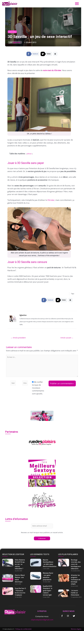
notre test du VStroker (52, 70)
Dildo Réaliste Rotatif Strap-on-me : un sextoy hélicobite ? (20, 564)
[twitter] (74, 616)
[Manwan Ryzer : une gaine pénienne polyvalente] (42, 576)
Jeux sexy (12, 31)
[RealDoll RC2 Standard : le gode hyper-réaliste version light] (42, 589)
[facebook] (62, 616)
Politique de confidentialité (23, 629)
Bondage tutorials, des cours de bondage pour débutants (76, 564)
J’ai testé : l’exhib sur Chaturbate (75, 593)
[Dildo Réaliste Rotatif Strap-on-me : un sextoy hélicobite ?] (14, 562)
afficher (29, 154)
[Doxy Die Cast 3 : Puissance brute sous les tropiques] (14, 591)
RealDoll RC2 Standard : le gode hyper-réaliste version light (47, 590)
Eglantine (16, 42)
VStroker (51, 200)
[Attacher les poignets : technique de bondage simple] (70, 578)
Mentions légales (76, 629)
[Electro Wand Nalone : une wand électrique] (14, 578)
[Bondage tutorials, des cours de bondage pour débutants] (70, 562)
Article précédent (18, 338)
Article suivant (66, 338)
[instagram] (68, 616)
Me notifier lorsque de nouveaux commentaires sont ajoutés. (38, 388)
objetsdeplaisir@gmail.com (42, 619)
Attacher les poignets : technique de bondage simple (75, 579)
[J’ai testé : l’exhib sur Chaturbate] (70, 593)
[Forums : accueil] (42, 500)
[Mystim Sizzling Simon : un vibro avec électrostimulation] (42, 562)
